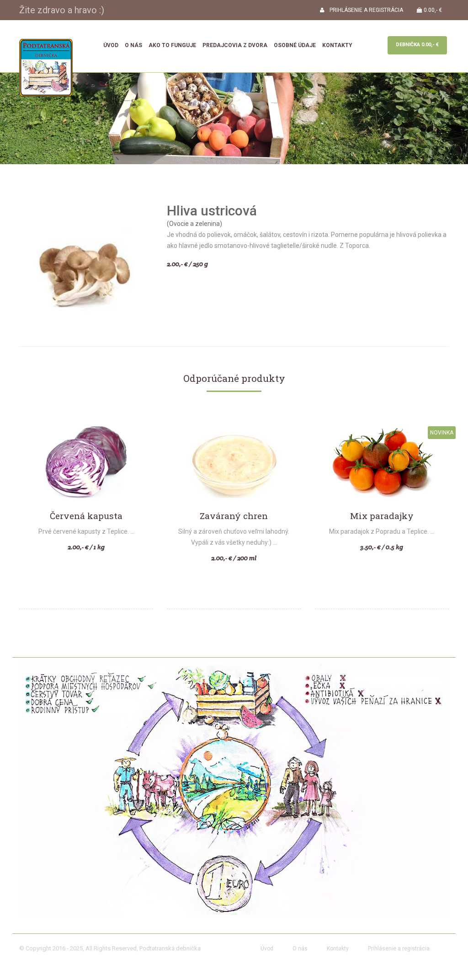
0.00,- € (432, 10)
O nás (133, 45)
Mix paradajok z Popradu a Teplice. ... (381, 531)
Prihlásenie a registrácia (399, 948)
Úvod (110, 45)
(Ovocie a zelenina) (194, 223)
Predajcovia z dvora (234, 45)
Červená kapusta (86, 516)
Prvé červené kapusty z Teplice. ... (86, 531)
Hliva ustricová (212, 211)
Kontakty (337, 45)
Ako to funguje (172, 45)
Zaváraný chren (234, 516)
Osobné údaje (295, 45)
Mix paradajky (382, 516)
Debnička (417, 45)
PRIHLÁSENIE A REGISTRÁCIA (363, 10)
